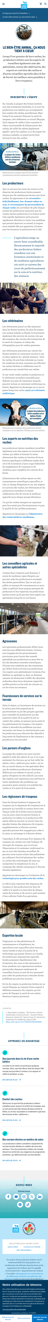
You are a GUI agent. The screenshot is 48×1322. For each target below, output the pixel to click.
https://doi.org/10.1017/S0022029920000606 (24, 1022)
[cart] (40, 3)
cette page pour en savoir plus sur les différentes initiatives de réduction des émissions (24, 1276)
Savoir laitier (13, 1246)
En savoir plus (10, 1080)
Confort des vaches (12, 1099)
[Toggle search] (45, 3)
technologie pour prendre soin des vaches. (23, 878)
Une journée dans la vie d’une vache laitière (20, 1060)
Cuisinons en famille (32, 1246)
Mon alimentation (24, 1250)
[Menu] (3, 3)
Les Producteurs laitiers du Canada (24, 5)
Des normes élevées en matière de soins (22, 1139)
